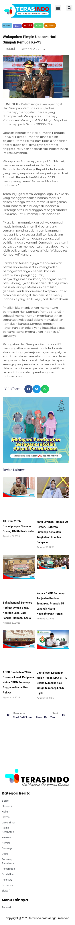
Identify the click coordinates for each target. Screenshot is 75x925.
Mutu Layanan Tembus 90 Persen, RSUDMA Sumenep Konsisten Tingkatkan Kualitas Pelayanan (52, 532)
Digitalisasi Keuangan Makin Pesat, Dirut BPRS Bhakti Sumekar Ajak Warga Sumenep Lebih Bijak (52, 683)
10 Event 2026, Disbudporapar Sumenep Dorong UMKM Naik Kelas (19, 526)
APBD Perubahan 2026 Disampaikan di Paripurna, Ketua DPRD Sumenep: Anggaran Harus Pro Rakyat (19, 682)
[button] (58, 8)
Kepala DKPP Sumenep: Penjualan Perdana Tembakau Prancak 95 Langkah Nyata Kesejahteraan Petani (51, 603)
